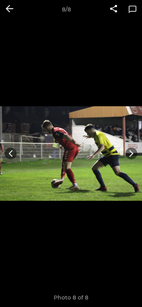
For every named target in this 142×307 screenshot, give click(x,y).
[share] (113, 9)
